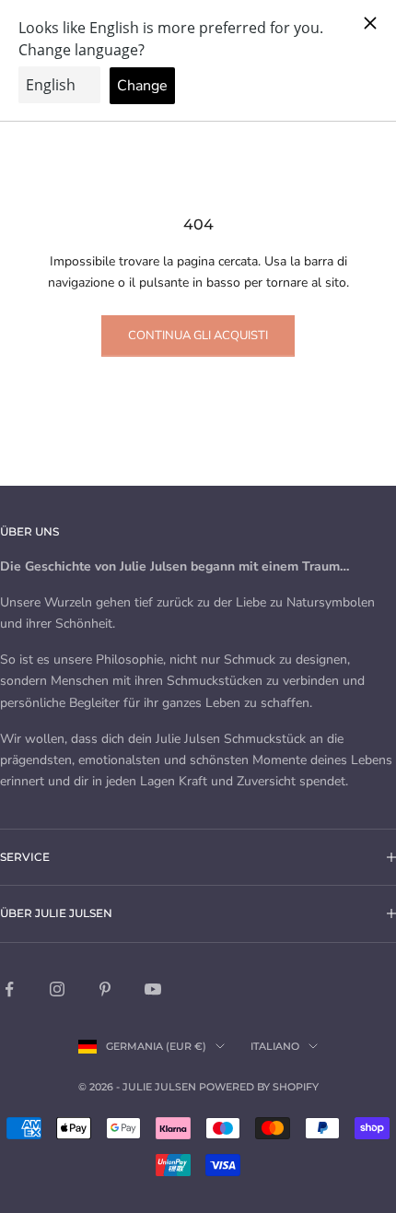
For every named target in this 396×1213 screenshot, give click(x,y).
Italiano (274, 1046)
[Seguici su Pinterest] (105, 989)
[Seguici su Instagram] (57, 989)
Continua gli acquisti (198, 335)
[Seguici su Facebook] (9, 989)
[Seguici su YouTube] (153, 989)
